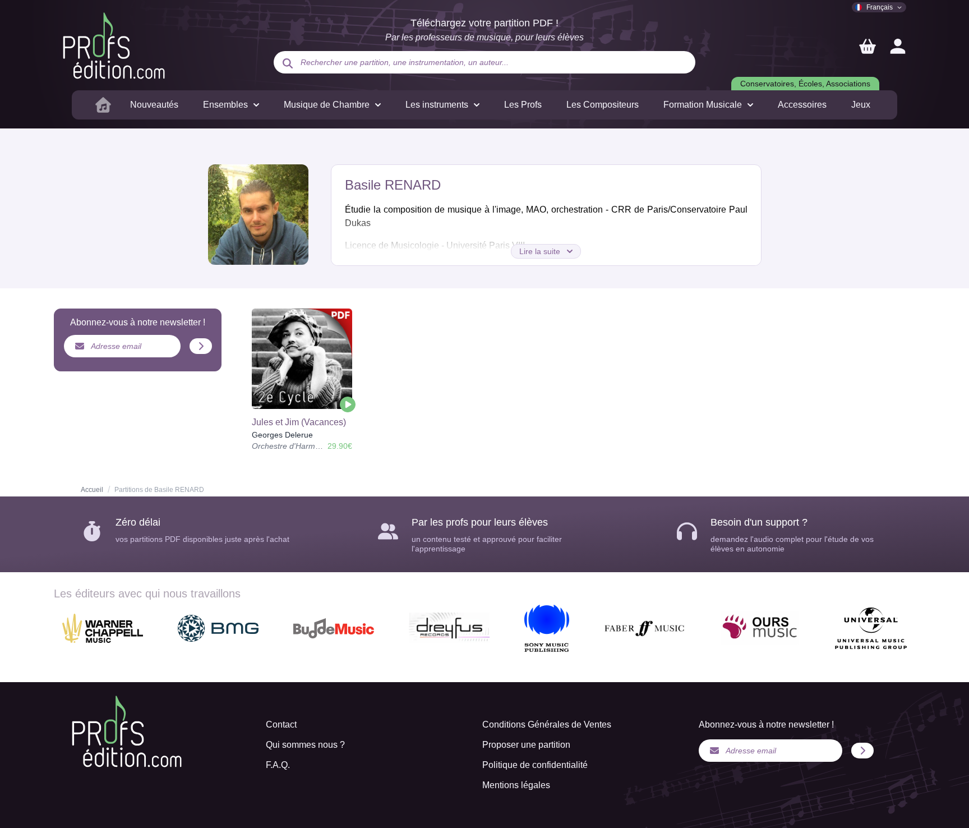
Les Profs (523, 104)
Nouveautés (154, 104)
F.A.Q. (278, 765)
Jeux (860, 104)
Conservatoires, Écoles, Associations (805, 83)
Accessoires (802, 104)
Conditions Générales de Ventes (546, 724)
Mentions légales (516, 785)
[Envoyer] (201, 346)
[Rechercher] (288, 63)
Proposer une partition (526, 744)
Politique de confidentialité (535, 765)
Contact (281, 724)
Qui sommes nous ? (305, 744)
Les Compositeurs (602, 104)
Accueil (92, 490)
